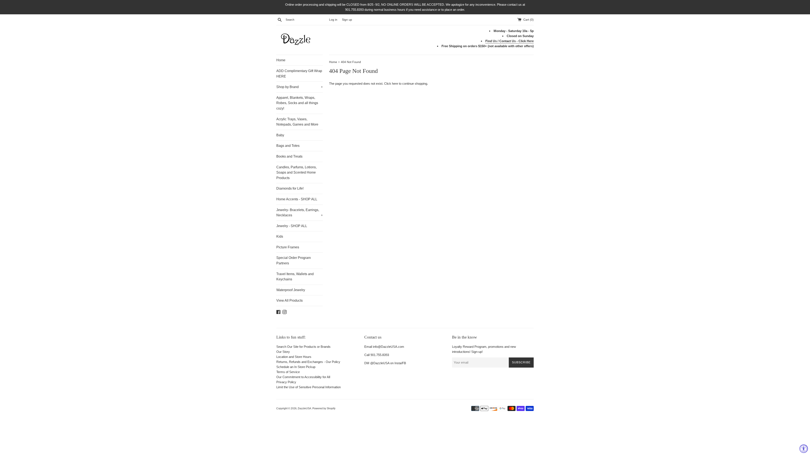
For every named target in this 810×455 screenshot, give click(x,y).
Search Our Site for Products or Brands (303, 346)
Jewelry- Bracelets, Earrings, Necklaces (299, 212)
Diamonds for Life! (290, 188)
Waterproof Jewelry (290, 290)
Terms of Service (288, 372)
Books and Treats (289, 156)
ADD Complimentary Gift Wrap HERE (299, 73)
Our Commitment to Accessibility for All (303, 377)
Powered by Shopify (323, 408)
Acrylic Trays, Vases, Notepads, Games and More (297, 121)
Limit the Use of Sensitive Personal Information (308, 387)
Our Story (283, 351)
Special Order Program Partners (293, 260)
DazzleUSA (304, 408)
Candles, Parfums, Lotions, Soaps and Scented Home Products (296, 172)
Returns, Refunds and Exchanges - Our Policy (308, 362)
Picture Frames (287, 247)
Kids (279, 236)
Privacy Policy (286, 382)
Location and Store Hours (293, 357)
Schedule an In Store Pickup (295, 367)
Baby (280, 135)
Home (280, 60)
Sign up (347, 19)
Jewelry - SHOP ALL (291, 226)
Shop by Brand (299, 87)
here (395, 83)
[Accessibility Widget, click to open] (803, 448)
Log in (333, 19)
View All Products (289, 300)
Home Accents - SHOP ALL (296, 199)
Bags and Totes (288, 145)
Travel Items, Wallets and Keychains (295, 276)
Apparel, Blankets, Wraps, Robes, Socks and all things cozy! (297, 103)
